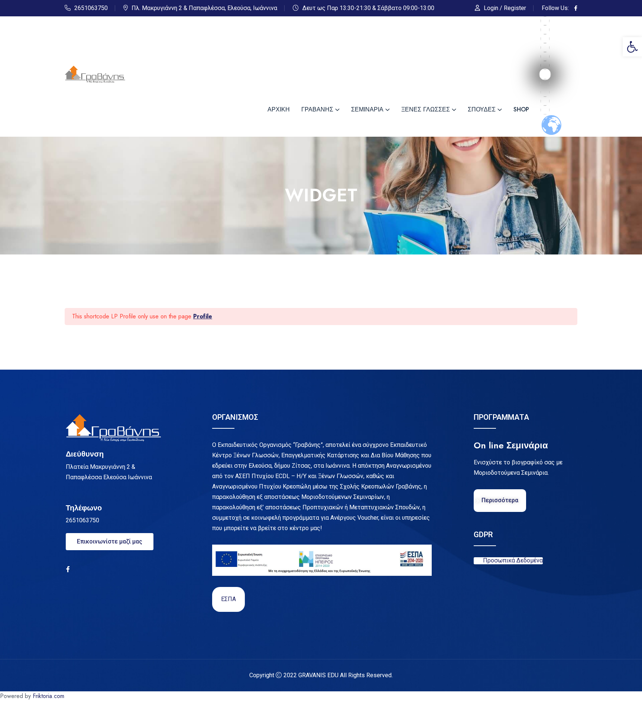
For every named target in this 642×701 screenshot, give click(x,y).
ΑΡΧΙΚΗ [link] (279, 109)
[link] (632, 46)
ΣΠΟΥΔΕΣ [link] (482, 109)
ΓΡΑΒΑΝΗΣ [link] (317, 109)
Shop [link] (521, 109)
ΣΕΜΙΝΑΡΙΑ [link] (367, 109)
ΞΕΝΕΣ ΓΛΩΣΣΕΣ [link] (425, 109)
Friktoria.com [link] (48, 696)
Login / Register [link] (505, 8)
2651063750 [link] (91, 8)
